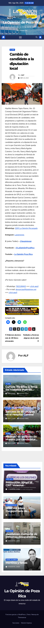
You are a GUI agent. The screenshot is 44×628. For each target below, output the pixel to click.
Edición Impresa (26, 623)
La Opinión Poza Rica (23, 254)
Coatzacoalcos (11, 505)
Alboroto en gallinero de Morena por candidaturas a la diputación (21, 439)
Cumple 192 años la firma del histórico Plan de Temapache (21, 389)
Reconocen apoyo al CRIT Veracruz (19, 484)
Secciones (15, 623)
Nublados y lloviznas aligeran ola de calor (31, 336)
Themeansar (22, 617)
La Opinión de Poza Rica (22, 22)
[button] (36, 37)
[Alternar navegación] (20, 37)
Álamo (12, 49)
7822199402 (21, 286)
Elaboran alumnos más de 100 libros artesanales (13, 338)
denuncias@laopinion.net (26, 289)
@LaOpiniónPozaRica (25, 248)
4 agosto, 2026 (14, 489)
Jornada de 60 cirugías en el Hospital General (20, 413)
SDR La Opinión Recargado (26, 228)
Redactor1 (24, 393)
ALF (22, 75)
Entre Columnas (11, 559)
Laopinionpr (20, 235)
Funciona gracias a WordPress (16, 614)
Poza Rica (9, 479)
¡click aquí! (34, 286)
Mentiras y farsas (16, 562)
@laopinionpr (26, 241)
